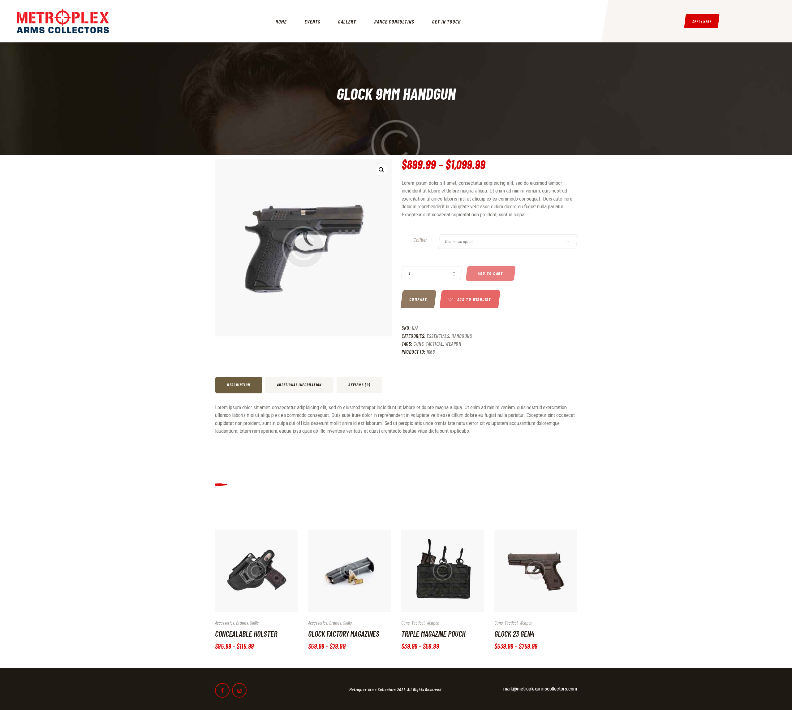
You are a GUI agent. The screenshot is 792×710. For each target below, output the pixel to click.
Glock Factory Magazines (343, 633)
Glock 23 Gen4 (514, 633)
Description (238, 384)
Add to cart (491, 273)
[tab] (239, 385)
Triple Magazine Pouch (433, 633)
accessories (224, 623)
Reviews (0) (359, 384)
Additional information (299, 384)
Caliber (420, 239)
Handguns (461, 336)
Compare (418, 299)
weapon (453, 343)
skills (254, 623)
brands (242, 623)
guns (418, 343)
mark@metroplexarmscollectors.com (540, 689)
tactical (434, 343)
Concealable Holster (246, 633)
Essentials (438, 336)
